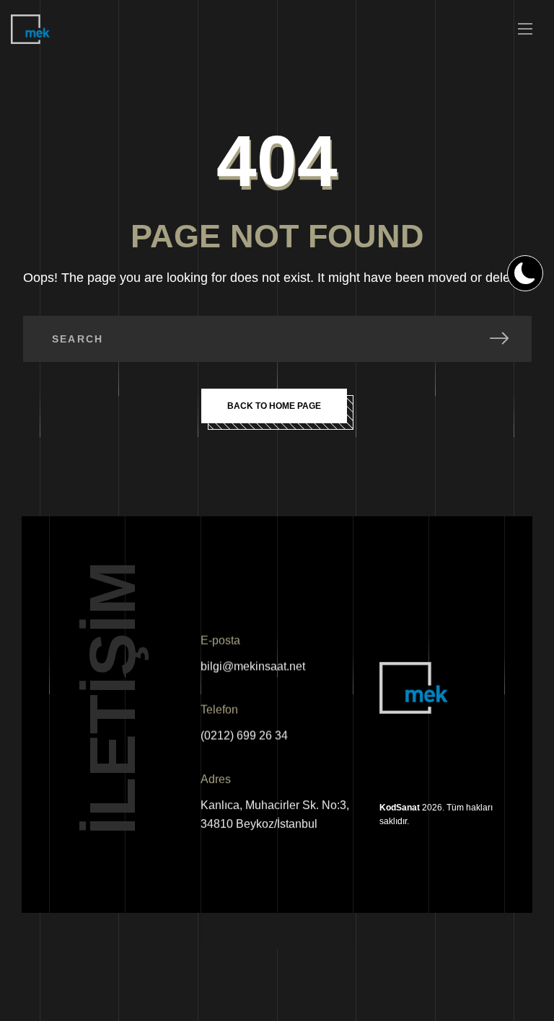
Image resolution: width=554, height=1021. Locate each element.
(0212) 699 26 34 (244, 736)
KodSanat (399, 808)
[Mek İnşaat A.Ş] (30, 29)
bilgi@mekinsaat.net (253, 666)
